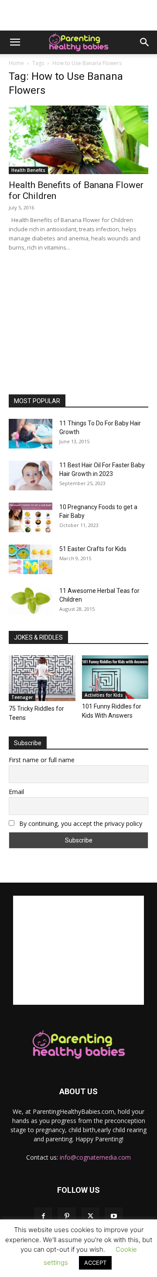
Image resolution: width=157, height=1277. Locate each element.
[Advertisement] (78, 15)
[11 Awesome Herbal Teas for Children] (30, 601)
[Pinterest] (66, 1216)
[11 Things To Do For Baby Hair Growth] (30, 434)
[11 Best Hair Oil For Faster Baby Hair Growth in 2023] (30, 476)
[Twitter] (90, 1216)
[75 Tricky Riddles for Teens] (42, 678)
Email (16, 791)
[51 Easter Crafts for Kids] (30, 559)
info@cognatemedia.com (95, 1157)
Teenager (22, 697)
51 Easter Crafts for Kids (92, 548)
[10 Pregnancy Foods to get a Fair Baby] (30, 518)
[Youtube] (114, 1216)
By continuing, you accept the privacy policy (79, 823)
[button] (15, 42)
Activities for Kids (104, 695)
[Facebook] (43, 1216)
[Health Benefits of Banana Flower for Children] (78, 140)
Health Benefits (28, 170)
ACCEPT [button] (95, 1262)
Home (16, 63)
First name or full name (42, 760)
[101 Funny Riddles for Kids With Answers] (115, 677)
